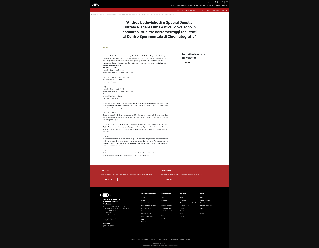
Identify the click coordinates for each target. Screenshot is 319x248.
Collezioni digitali (184, 205)
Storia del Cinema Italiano (206, 205)
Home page (132, 239)
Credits (188, 239)
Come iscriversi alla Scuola (148, 205)
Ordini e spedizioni (163, 239)
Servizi (202, 10)
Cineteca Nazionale (199, 5)
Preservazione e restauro (167, 203)
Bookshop (182, 208)
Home (177, 10)
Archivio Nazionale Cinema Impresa (168, 212)
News (208, 10)
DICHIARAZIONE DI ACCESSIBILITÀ (159, 243)
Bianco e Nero (203, 203)
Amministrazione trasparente (190, 10)
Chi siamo (171, 5)
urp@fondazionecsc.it (173, 245)
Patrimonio (164, 200)
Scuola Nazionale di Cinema (184, 5)
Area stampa (215, 10)
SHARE (106, 47)
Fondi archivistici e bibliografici (188, 203)
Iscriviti (187, 63)
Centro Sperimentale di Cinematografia (144, 63)
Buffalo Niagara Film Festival (154, 56)
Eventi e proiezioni (166, 208)
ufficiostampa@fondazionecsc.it (111, 227)
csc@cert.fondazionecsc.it (114, 214)
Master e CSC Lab (146, 213)
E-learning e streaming (147, 208)
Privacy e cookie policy (142, 239)
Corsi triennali (145, 203)
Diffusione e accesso (166, 205)
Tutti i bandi (109, 179)
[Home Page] (95, 5)
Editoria (217, 5)
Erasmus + (144, 211)
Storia (143, 197)
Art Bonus (224, 10)
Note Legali (153, 239)
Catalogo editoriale (205, 200)
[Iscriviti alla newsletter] (216, 1)
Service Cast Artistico (147, 216)
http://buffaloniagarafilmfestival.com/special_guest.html (126, 60)
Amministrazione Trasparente (177, 239)
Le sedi (143, 200)
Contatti (224, 5)
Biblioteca (210, 5)
